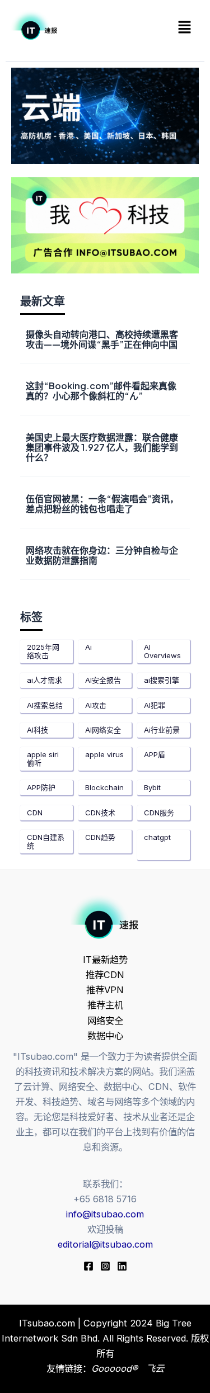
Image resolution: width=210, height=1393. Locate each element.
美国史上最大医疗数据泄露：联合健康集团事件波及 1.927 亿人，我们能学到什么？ (102, 447)
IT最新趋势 (105, 959)
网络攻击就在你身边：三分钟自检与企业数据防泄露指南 (102, 555)
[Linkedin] (122, 1266)
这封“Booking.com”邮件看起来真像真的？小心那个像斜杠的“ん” (101, 391)
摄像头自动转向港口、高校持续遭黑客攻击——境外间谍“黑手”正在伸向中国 (102, 339)
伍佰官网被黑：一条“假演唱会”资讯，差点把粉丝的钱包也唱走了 (102, 503)
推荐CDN (105, 974)
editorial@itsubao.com (105, 1244)
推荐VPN (105, 989)
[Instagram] (105, 1266)
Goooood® (116, 1368)
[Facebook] (88, 1266)
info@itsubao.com (105, 1214)
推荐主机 (105, 1004)
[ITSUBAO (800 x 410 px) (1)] (105, 224)
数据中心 (105, 1035)
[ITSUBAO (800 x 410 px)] (105, 114)
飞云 (155, 1368)
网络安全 (105, 1020)
